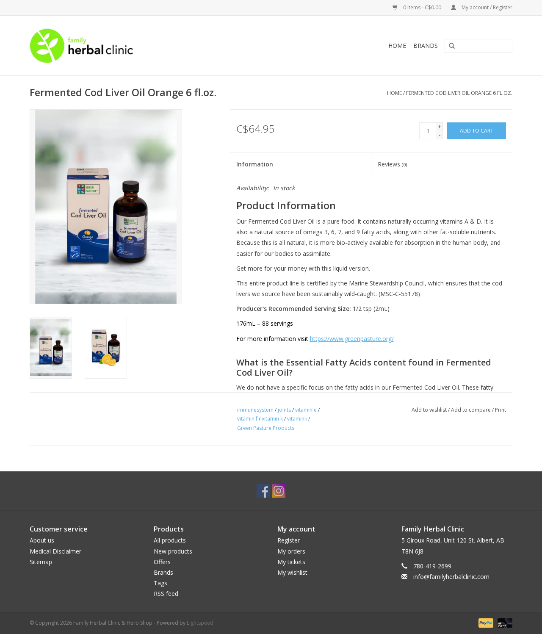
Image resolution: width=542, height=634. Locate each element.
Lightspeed (200, 622)
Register (288, 540)
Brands (425, 46)
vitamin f (247, 418)
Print (500, 409)
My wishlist (292, 572)
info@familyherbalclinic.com (451, 577)
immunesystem (255, 409)
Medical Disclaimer (55, 551)
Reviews (392, 164)
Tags (160, 583)
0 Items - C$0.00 (422, 7)
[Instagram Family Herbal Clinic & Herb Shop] (278, 491)
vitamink (297, 418)
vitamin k (272, 418)
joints (284, 409)
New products (173, 551)
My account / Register (486, 7)
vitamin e (306, 409)
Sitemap (41, 562)
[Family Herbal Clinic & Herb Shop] (138, 45)
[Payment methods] (485, 622)
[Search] (449, 46)
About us (42, 540)
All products (170, 540)
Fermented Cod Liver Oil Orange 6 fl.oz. (459, 93)
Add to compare (471, 409)
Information (254, 164)
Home (397, 46)
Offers (162, 562)
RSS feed (166, 594)
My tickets (291, 562)
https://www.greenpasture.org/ (352, 339)
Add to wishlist (429, 409)
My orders (291, 551)
